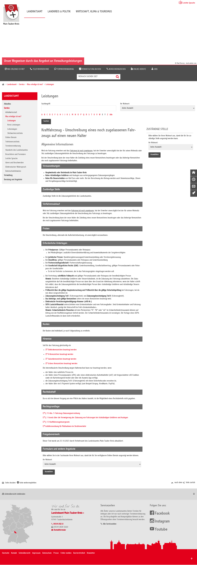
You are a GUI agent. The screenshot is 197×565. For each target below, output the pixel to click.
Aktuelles (7, 104)
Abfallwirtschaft (11, 112)
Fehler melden (66, 553)
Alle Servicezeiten (109, 524)
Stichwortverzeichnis (15, 133)
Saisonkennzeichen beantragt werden (62, 359)
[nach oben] (191, 558)
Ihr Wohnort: (125, 104)
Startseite (5, 553)
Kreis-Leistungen (13, 125)
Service (22, 85)
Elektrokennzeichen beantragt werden (62, 350)
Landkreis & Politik (59, 11)
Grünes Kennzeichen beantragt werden (62, 364)
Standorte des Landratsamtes (16, 150)
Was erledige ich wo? (16, 69)
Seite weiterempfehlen (27, 483)
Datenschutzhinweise (13, 171)
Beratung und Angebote (13, 180)
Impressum (36, 553)
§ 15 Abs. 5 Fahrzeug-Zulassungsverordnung (62, 413)
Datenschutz (47, 553)
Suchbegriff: (46, 104)
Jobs (155, 69)
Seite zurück (190, 483)
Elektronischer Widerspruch (15, 167)
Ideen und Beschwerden (14, 163)
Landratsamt (34, 11)
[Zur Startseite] (12, 15)
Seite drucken (10, 483)
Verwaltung (8, 175)
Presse (56, 553)
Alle (111, 115)
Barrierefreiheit (79, 553)
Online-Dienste (139, 69)
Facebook (162, 513)
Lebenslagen (12, 129)
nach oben (178, 483)
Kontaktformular (60, 530)
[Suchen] (117, 76)
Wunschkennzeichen (117, 69)
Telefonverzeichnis (40, 69)
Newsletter (91, 553)
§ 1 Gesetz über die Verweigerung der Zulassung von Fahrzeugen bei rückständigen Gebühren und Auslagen (86, 418)
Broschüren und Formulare (15, 154)
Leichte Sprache (189, 3)
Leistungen (50, 85)
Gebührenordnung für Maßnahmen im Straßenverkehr (65, 426)
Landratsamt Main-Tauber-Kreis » (67, 513)
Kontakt (14, 553)
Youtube (161, 529)
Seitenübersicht (24, 553)
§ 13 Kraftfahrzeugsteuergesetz (57, 422)
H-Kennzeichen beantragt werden (60, 354)
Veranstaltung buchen (91, 69)
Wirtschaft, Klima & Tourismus (94, 11)
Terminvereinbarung (65, 69)
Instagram (162, 521)
